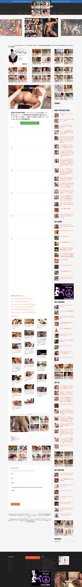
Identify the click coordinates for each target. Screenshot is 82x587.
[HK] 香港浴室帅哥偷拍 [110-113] (66, 242)
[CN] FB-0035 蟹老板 (64, 259)
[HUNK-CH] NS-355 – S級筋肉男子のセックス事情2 (29, 326)
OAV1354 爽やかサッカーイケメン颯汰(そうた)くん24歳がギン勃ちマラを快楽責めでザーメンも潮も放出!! (66, 191)
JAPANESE (26, 13)
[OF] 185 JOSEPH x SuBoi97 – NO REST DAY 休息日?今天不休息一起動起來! (66, 204)
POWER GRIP (51, 577)
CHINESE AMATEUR (50, 560)
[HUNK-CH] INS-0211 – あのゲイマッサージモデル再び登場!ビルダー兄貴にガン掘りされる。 (16, 351)
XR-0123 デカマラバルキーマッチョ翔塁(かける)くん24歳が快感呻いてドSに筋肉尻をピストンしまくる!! (66, 179)
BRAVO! (52, 559)
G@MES (44, 568)
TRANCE (53, 580)
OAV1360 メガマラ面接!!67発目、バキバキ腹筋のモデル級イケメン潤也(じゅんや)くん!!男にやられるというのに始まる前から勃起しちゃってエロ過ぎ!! (66, 153)
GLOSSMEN (52, 568)
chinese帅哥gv (48, 563)
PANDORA (51, 575)
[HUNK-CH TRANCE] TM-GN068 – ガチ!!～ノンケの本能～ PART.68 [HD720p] (41, 326)
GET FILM (48, 568)
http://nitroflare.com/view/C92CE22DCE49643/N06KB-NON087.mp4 (24, 304)
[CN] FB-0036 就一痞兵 (64, 236)
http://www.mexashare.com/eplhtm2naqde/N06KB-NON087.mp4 (24, 312)
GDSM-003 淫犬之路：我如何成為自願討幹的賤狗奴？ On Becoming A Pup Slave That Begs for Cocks (66, 249)
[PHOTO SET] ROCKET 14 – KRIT (66, 345)
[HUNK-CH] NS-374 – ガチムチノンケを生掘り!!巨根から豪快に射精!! (16, 395)
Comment (13, 490)
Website (12, 482)
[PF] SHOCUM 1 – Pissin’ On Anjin (66, 490)
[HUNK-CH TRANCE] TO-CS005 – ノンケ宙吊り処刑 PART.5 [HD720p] (29, 379)
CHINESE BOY (44, 562)
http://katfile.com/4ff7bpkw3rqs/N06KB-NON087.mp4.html (23, 309)
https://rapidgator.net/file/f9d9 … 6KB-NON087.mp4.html (23, 298)
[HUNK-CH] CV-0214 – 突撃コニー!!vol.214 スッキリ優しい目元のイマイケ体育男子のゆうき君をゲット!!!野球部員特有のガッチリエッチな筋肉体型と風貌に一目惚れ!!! (16, 368)
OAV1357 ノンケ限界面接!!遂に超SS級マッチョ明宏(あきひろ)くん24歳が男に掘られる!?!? (66, 132)
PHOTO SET (61, 13)
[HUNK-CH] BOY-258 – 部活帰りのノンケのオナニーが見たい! (41, 357)
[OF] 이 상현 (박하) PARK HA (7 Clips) (66, 230)
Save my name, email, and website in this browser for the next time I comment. (27, 487)
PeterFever (55, 575)
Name (12, 473)
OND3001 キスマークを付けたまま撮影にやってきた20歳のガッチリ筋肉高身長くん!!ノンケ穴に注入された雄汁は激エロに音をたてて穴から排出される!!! (67, 139)
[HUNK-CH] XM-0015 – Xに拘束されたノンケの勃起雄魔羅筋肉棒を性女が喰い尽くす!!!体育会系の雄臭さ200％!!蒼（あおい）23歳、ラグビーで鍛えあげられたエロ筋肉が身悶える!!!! (42, 342)
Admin (15, 436)
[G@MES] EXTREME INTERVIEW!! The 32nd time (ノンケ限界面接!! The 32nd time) (66, 216)
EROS (50, 565)
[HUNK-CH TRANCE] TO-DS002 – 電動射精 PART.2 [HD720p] (29, 337)
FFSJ (22, 295)
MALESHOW (52, 572)
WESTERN (10, 570)
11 (28, 565)
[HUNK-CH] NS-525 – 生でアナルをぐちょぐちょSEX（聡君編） (17, 339)
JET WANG (53, 571)
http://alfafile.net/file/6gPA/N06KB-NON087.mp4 (21, 301)
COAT (53, 563)
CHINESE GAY (50, 562)
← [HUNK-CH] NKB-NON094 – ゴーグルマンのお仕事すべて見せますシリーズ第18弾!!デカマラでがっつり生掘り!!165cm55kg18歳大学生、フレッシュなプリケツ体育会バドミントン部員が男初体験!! (29, 520)
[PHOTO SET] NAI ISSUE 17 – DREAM (66, 357)
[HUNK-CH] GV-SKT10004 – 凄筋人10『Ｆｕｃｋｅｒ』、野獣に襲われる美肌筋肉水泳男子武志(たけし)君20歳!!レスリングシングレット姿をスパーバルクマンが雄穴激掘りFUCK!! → (30, 515)
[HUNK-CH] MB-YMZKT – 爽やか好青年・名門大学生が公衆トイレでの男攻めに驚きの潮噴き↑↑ (29, 392)
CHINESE (44, 560)
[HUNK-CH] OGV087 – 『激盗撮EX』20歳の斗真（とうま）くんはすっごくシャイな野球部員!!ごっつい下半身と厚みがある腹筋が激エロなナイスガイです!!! (29, 351)
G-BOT (52, 566)
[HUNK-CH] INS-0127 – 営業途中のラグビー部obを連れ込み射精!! (29, 366)
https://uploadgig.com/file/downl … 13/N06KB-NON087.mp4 (23, 306)
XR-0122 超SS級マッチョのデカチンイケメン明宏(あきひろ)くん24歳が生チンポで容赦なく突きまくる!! (66, 146)
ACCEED (43, 559)
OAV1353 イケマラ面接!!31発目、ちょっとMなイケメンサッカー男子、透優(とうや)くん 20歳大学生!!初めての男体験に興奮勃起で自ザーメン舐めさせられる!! (66, 171)
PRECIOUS (54, 577)
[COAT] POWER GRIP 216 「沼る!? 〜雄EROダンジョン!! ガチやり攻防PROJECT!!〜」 (66, 126)
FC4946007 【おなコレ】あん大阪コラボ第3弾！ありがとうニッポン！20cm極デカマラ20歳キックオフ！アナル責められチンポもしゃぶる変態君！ (67, 432)
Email (12, 478)
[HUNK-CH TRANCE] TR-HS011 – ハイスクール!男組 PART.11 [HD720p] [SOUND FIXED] (41, 369)
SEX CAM (54, 578)
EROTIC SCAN (53, 565)
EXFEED (43, 566)
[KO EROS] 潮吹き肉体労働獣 (65, 208)
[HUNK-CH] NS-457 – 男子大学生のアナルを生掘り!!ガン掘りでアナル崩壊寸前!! (41, 394)
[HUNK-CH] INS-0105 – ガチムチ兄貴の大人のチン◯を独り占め (41, 382)
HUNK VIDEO (52, 569)
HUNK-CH (15, 440)
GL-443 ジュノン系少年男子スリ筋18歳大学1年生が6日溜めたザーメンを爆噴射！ (66, 425)
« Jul (26, 572)
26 (30, 568)
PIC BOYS (10, 568)
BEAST (46, 559)
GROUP (54, 13)
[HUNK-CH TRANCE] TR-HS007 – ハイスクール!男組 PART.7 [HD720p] (16, 383)
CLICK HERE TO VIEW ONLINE (29, 123)
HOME (20, 13)
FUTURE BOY (48, 566)
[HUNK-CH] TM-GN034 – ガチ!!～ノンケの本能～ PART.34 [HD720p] (16, 327)
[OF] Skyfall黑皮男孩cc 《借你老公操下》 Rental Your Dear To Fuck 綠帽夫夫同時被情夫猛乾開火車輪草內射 (67, 255)
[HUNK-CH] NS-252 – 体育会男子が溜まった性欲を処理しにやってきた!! (16, 408)
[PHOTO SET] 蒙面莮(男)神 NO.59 (66, 328)
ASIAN (9, 559)
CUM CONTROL (44, 565)
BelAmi (50, 559)
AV (8, 561)
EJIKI (48, 565)
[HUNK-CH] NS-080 (27, 404)
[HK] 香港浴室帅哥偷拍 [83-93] (65, 271)
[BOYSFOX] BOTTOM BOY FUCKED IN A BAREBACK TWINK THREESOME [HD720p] (66, 509)
